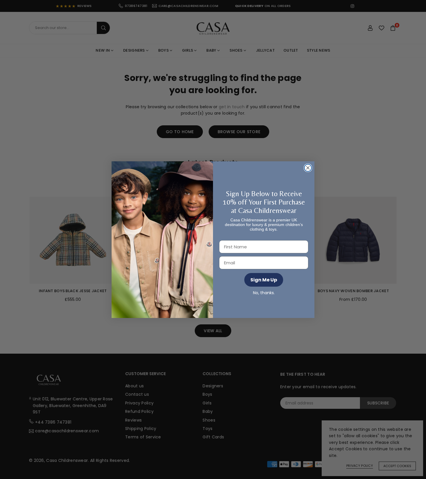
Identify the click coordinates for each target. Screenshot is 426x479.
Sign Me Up (263, 279)
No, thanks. (264, 292)
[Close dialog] (308, 167)
